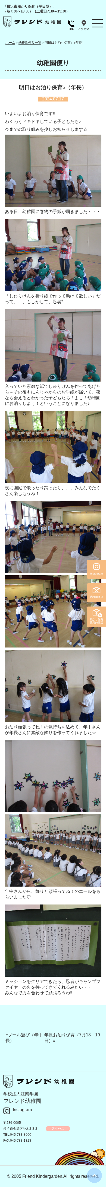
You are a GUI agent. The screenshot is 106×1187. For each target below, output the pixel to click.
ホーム (10, 43)
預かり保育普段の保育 (96, 621)
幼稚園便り (96, 596)
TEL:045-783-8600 (17, 1135)
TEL (71, 28)
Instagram (22, 1109)
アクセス (84, 28)
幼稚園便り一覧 (29, 43)
